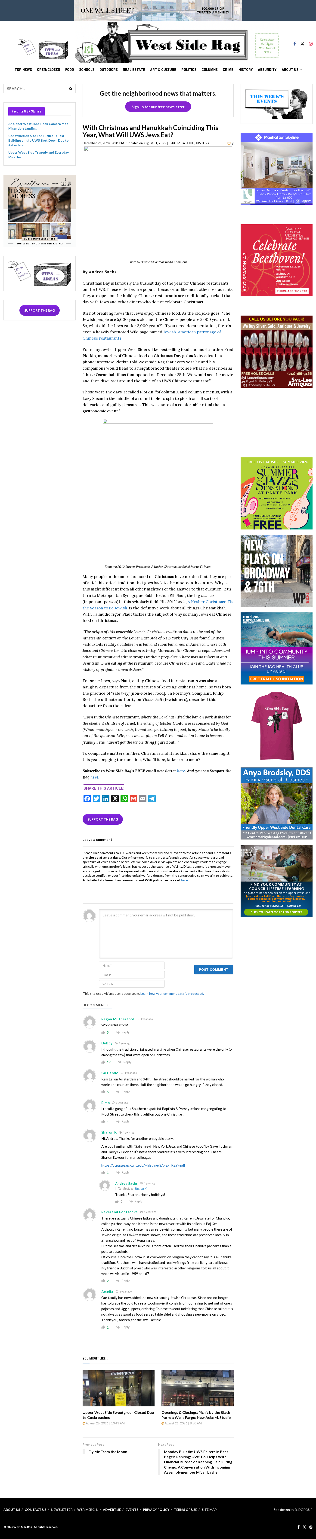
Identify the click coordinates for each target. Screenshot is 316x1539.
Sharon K (140, 1188)
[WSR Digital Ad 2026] (277, 351)
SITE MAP (209, 1510)
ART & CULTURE (163, 69)
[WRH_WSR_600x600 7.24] (277, 168)
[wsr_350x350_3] (277, 260)
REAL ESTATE (134, 69)
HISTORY (246, 69)
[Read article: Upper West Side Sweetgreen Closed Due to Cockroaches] (119, 1388)
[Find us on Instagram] (311, 41)
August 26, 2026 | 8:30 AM (183, 1423)
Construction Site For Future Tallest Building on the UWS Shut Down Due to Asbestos (38, 140)
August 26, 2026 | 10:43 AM (105, 1423)
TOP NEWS (23, 69)
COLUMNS (209, 69)
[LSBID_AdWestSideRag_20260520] (277, 493)
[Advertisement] (276, 422)
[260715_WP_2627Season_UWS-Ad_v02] (277, 570)
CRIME (228, 69)
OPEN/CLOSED (48, 69)
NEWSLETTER (62, 1510)
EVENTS (132, 1510)
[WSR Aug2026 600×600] (277, 648)
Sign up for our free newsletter (158, 106)
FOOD (69, 69)
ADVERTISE (112, 1510)
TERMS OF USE (185, 1510)
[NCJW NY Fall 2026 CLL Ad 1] (277, 880)
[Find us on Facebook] (294, 41)
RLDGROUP (304, 1510)
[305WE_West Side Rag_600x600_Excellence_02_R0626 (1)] (39, 210)
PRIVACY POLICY (156, 1510)
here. (94, 777)
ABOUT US (290, 69)
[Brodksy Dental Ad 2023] (277, 803)
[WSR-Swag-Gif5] (277, 725)
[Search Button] (71, 88)
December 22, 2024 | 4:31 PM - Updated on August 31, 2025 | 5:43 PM (131, 143)
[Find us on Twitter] (302, 41)
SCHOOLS (86, 69)
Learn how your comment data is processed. (172, 993)
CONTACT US (35, 1510)
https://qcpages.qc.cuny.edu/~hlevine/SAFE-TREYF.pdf (143, 1165)
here (181, 770)
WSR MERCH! (87, 1510)
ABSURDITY (267, 69)
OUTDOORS (108, 69)
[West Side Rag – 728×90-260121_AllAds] (158, 10)
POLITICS (188, 69)
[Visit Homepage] (177, 42)
